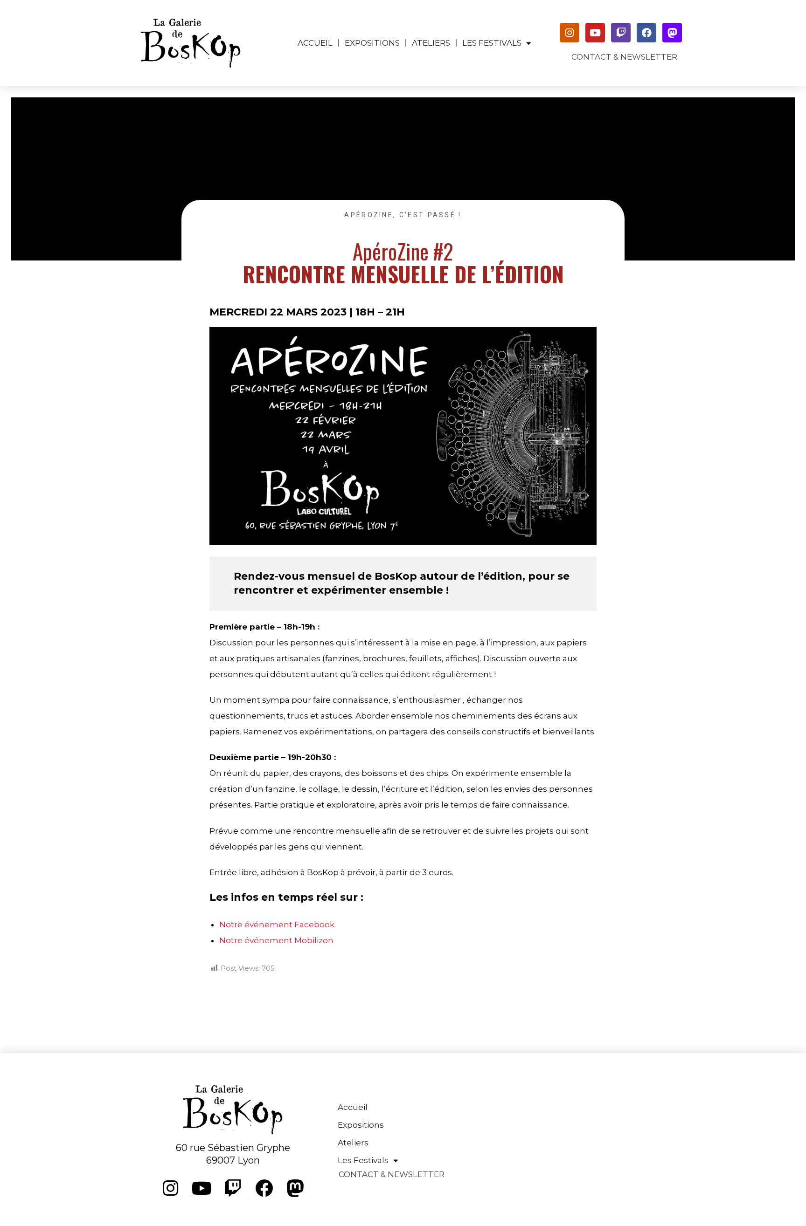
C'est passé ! (430, 215)
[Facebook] (646, 32)
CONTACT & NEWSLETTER (624, 57)
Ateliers (431, 43)
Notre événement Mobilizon (276, 940)
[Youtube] (595, 32)
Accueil (315, 43)
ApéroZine (368, 215)
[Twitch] (621, 32)
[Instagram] (569, 32)
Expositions (372, 43)
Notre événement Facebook (276, 924)
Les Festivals (491, 43)
